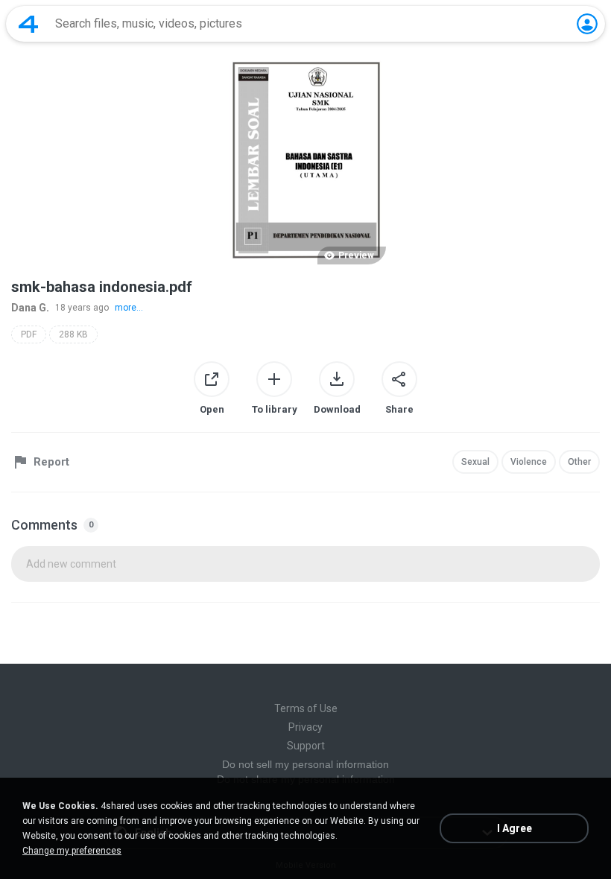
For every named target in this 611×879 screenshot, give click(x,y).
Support (306, 746)
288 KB (73, 334)
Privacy (305, 727)
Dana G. (30, 308)
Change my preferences (71, 850)
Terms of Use (306, 708)
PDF (29, 334)
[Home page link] (28, 23)
